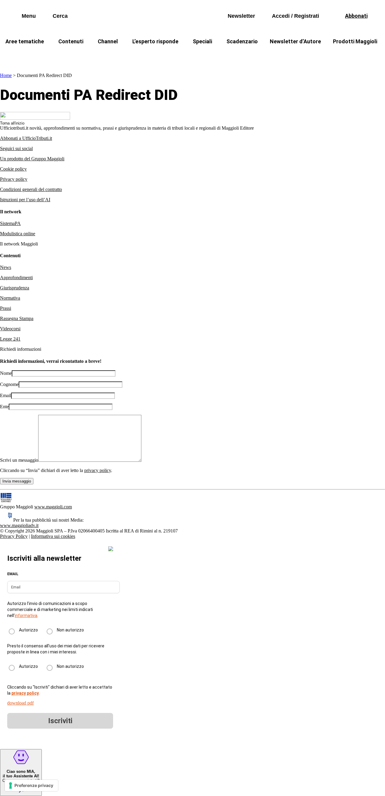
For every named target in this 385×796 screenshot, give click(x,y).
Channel (108, 41)
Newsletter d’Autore (295, 41)
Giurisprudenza (14, 287)
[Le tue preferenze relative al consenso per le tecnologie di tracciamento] (31, 785)
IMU (82, 56)
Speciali (202, 41)
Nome (6, 373)
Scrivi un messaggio (19, 460)
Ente (4, 406)
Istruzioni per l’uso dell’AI (25, 199)
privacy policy (97, 470)
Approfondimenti (16, 277)
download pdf (20, 702)
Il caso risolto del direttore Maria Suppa (218, 56)
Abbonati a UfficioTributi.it (26, 138)
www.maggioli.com (53, 506)
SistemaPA (10, 223)
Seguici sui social (16, 148)
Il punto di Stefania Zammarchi (308, 56)
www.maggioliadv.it (19, 525)
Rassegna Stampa (16, 318)
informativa (26, 615)
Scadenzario (242, 41)
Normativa (10, 298)
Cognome (9, 384)
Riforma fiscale (145, 56)
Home (6, 75)
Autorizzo (28, 630)
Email (5, 395)
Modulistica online (17, 233)
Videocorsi (10, 328)
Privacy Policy (14, 536)
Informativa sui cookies (53, 536)
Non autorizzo (70, 630)
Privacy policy (13, 179)
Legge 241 (10, 338)
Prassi (5, 308)
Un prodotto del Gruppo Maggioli (32, 158)
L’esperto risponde (155, 41)
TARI (108, 56)
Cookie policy (13, 168)
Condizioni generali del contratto (31, 189)
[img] (110, 548)
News (5, 267)
